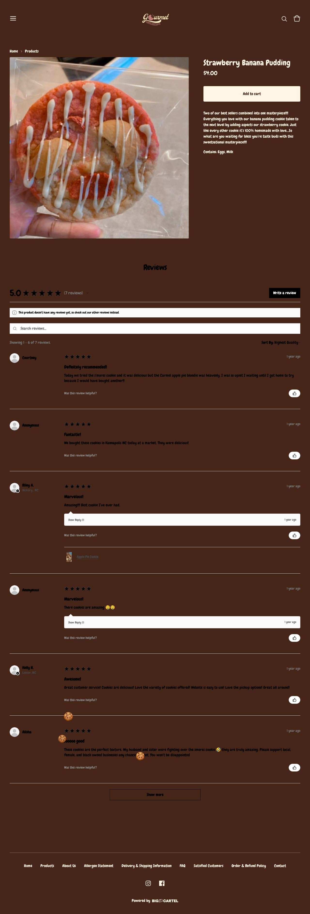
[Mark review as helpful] (294, 393)
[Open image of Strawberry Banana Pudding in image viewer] (99, 148)
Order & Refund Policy (249, 865)
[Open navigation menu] (13, 18)
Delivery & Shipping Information (146, 865)
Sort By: (267, 342)
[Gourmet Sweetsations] (155, 18)
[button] (87, 293)
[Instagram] (148, 883)
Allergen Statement (98, 865)
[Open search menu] (284, 18)
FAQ (183, 865)
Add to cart (252, 93)
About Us (69, 865)
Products (32, 51)
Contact (280, 865)
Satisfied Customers (208, 865)
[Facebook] (161, 883)
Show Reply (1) (76, 520)
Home (14, 51)
